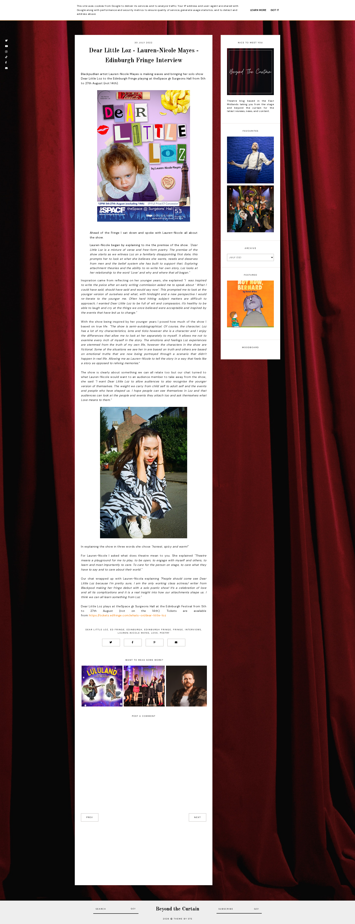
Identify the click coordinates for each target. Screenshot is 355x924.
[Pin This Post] (155, 642)
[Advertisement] (143, 850)
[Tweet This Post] (111, 642)
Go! (133, 908)
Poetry (164, 633)
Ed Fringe (117, 629)
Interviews (193, 629)
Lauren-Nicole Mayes (133, 633)
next (197, 817)
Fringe (178, 629)
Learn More (258, 10)
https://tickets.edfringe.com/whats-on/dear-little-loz (127, 615)
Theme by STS (183, 918)
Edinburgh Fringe (157, 629)
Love (154, 633)
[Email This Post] (176, 642)
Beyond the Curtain (177, 909)
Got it (275, 10)
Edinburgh (134, 629)
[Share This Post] (133, 642)
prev (89, 817)
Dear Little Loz (96, 629)
